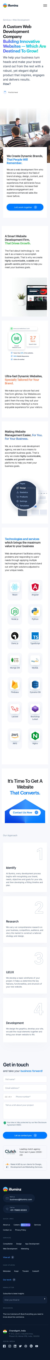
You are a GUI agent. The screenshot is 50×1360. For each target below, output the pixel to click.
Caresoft (35, 1271)
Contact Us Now (22, 812)
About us (6, 1225)
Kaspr (16, 1271)
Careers (22, 1225)
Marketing (25, 1249)
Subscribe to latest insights (13, 1293)
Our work (7, 1279)
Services (37, 1225)
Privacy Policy (20, 1230)
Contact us (7, 1230)
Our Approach (10, 835)
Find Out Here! (13, 92)
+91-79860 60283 (18, 1210)
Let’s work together (23, 207)
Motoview (7, 1271)
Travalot (25, 1271)
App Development (32, 1244)
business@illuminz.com (21, 1199)
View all (6, 1257)
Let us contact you (23, 1135)
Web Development (10, 1249)
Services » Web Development (16, 20)
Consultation (8, 1244)
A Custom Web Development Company (17, 32)
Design (19, 1244)
